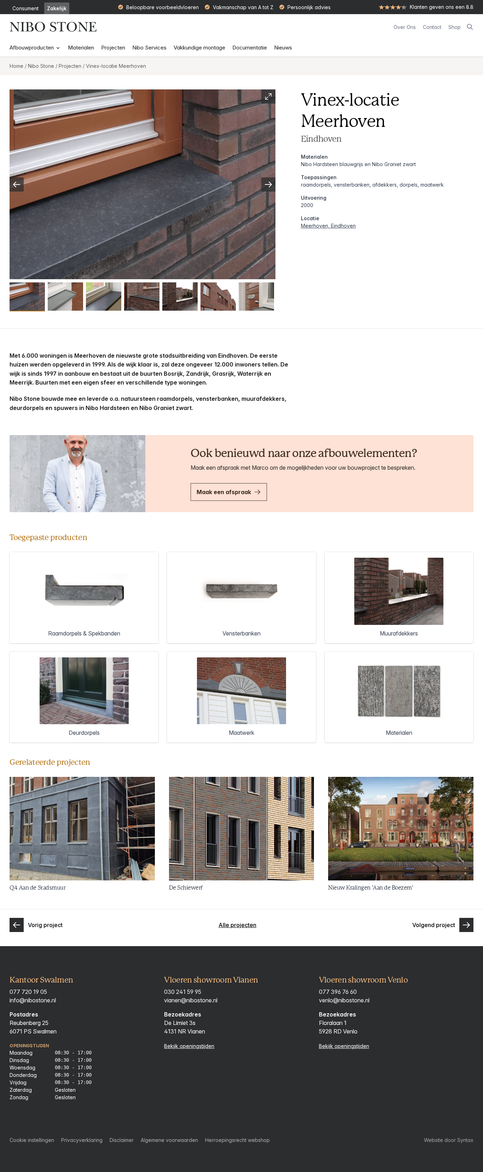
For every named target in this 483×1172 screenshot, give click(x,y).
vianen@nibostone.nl (190, 1000)
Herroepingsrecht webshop (237, 1140)
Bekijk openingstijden (189, 1046)
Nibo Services (149, 47)
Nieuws (283, 47)
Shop (454, 27)
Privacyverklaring (82, 1140)
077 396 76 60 (338, 991)
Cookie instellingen (32, 1140)
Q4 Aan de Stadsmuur (37, 887)
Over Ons (405, 27)
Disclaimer (122, 1140)
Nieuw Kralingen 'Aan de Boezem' (370, 887)
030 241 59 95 (182, 991)
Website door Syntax (448, 1140)
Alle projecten (237, 924)
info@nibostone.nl (33, 1000)
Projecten (113, 47)
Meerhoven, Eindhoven (328, 226)
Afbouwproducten (32, 47)
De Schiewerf (186, 887)
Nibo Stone (41, 66)
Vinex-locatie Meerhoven (116, 66)
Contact (432, 27)
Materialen (81, 47)
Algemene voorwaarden (169, 1140)
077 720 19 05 (28, 991)
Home (16, 66)
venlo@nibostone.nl (344, 1000)
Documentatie (249, 47)
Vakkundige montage (199, 47)
